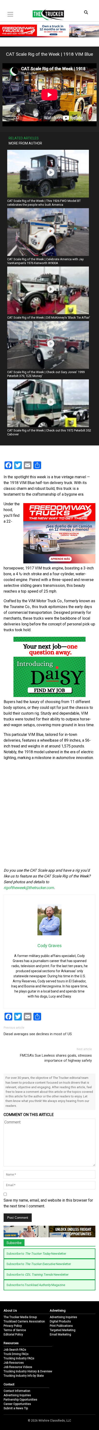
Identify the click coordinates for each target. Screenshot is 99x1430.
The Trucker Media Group (20, 1317)
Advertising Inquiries (63, 1317)
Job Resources (14, 1362)
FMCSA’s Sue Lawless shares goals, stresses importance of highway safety (56, 1058)
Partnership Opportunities (20, 1399)
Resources (11, 1343)
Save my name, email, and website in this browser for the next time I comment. (48, 1203)
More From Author (25, 143)
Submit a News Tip (16, 1408)
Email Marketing (60, 1334)
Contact (9, 1384)
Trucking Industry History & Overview (28, 1371)
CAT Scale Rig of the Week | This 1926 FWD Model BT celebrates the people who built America (44, 202)
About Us (10, 1310)
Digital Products (60, 1321)
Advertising (58, 1310)
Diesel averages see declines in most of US (38, 1034)
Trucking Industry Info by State (24, 1375)
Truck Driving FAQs (16, 1354)
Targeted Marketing (62, 1330)
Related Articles (24, 138)
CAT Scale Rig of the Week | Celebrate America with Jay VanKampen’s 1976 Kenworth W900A (45, 261)
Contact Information (17, 1391)
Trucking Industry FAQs (19, 1358)
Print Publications (61, 1325)
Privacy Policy (13, 1325)
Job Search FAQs (15, 1349)
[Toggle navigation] (10, 14)
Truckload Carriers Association (24, 1321)
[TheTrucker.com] (46, 14)
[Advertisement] (49, 814)
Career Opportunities (17, 1404)
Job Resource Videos (18, 1367)
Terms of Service (15, 1330)
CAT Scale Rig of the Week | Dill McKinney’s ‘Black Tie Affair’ (48, 317)
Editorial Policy (13, 1334)
